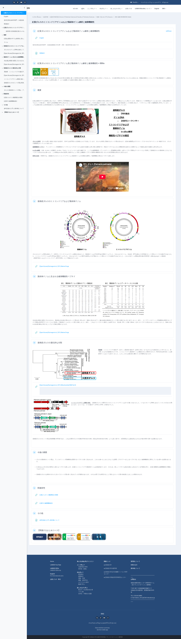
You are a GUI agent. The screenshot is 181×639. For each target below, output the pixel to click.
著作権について (135, 568)
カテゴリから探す (83, 582)
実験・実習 (81, 578)
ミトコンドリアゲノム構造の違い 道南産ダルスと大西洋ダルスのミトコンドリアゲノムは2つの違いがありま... (14, 79)
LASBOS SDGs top (55, 570)
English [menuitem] (157, 8)
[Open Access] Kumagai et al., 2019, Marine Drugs (14, 53)
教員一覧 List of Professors (105, 17)
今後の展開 (7, 86)
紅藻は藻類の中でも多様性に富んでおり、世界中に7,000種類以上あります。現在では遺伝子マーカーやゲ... (14, 38)
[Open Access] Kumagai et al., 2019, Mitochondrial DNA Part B (14, 75)
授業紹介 (81, 576)
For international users (56, 576)
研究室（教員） (83, 569)
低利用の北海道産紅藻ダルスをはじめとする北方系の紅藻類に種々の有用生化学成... (14, 31)
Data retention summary (102, 628)
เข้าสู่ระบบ (165, 2)
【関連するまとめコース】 (12, 112)
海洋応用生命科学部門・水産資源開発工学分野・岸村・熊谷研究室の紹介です (14, 20)
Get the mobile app (102, 630)
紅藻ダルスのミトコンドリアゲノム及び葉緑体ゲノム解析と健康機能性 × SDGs (14, 27)
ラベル (6, 42)
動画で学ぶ (81, 584)
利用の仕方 (134, 565)
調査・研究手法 (83, 580)
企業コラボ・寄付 (55, 579)
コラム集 (81, 591)
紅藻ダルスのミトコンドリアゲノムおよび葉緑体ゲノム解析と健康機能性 (14, 13)
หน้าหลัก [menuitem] (75, 8)
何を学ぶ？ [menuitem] (103, 8)
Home (52, 561)
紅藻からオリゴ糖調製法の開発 (13, 97)
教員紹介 (6, 24)
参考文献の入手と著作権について (14, 108)
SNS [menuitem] (163, 8)
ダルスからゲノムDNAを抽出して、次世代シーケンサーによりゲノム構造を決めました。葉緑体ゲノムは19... (14, 49)
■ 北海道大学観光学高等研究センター (115, 577)
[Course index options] (24, 7)
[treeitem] (13, 18)
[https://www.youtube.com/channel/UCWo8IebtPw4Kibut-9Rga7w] (21, 2)
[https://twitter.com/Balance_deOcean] (14, 2)
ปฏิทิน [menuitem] (82, 8)
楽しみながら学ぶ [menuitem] (115, 8)
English (6, 16)
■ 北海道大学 (108, 565)
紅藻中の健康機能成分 (10, 101)
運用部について (135, 561)
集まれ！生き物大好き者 (85, 589)
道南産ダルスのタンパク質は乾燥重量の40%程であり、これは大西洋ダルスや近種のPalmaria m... (14, 82)
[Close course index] (3, 8)
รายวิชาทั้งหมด (36, 17)
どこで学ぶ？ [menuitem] (91, 8)
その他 (6, 105)
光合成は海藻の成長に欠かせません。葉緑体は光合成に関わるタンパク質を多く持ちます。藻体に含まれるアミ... (14, 60)
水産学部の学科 (83, 567)
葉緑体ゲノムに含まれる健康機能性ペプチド (14, 57)
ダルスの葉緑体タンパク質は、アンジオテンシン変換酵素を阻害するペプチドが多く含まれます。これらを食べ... (14, 90)
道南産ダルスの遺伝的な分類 (12, 68)
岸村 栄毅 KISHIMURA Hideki (123, 17)
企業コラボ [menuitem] (128, 8)
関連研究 (6, 94)
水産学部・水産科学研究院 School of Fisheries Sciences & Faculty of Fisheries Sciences (68, 17)
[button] (134, 2)
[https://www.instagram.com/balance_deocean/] (24, 2)
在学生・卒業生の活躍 (85, 593)
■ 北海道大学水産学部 (110, 568)
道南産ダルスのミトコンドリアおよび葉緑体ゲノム (14, 46)
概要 (5, 35)
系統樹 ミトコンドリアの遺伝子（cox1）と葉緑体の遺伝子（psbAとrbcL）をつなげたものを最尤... (14, 71)
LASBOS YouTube (55, 565)
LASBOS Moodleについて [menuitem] (142, 8)
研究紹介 (81, 574)
